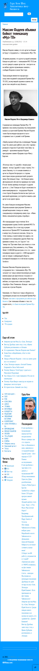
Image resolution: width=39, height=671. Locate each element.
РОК (5, 399)
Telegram (9, 480)
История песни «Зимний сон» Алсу (15, 387)
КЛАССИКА (8, 401)
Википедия (10, 466)
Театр (6, 448)
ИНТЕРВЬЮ (8, 409)
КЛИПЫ (6, 441)
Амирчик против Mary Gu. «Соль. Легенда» (18, 341)
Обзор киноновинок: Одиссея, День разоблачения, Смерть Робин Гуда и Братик (29, 482)
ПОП (5, 396)
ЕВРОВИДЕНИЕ (9, 428)
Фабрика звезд (9, 443)
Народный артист (10, 446)
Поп (5, 318)
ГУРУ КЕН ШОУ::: (9, 394)
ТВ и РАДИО (8, 436)
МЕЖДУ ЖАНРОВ (10, 431)
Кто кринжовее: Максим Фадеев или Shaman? (19, 350)
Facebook (9, 477)
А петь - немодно (27, 573)
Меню (34, 19)
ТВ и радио (8, 324)
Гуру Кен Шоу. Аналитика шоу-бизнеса (19, 6)
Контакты (7, 451)
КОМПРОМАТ (8, 421)
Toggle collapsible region (36, 668)
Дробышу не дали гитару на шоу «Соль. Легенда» (28, 584)
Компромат (8, 321)
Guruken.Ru (17, 662)
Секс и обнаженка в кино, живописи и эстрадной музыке (28, 448)
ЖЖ (7, 474)
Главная (5, 24)
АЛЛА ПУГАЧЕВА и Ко (10, 424)
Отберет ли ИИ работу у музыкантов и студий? (29, 556)
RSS (7, 468)
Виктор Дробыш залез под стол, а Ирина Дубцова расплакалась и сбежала (27, 630)
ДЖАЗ (6, 404)
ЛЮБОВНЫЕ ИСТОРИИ (8, 417)
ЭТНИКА (7, 406)
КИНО (6, 438)
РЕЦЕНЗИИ (7, 414)
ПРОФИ (7, 433)
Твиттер (9, 471)
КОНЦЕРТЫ (8, 411)
